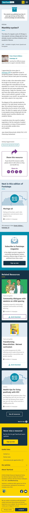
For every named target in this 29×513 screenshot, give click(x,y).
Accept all (21, 509)
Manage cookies (8, 509)
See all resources (14, 414)
